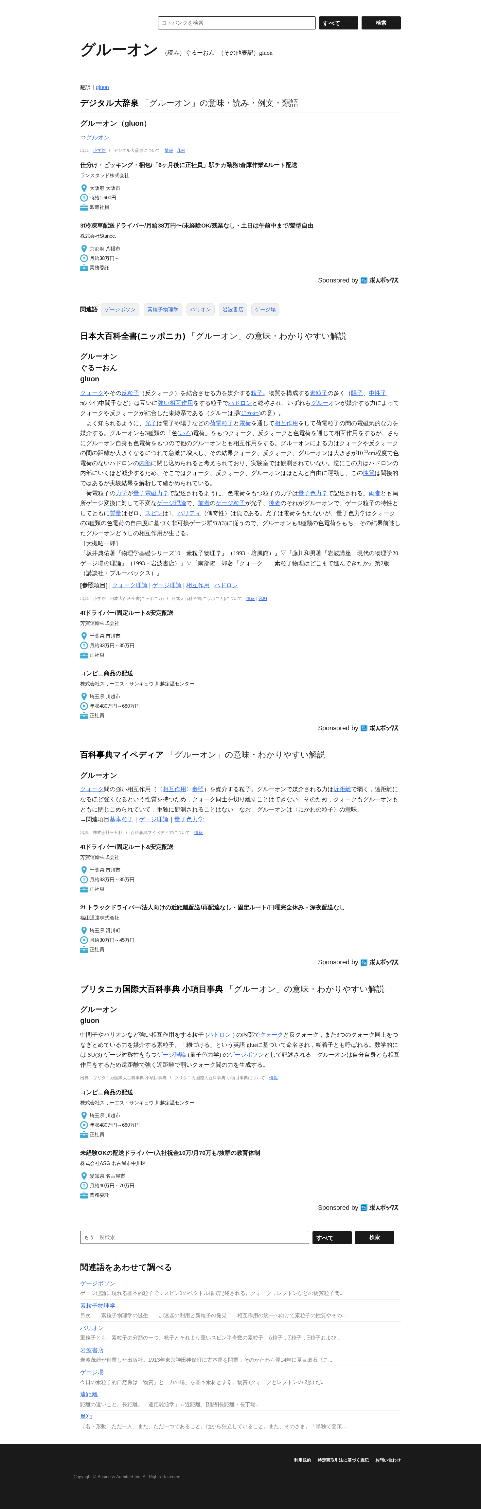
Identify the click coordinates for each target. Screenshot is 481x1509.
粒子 (257, 393)
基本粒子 (121, 819)
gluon (102, 87)
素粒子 (319, 393)
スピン (154, 513)
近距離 (342, 789)
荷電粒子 (221, 423)
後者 (274, 503)
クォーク (92, 393)
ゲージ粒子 (230, 503)
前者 (204, 503)
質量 (115, 513)
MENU (86, 6)
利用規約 (302, 1460)
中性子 (377, 393)
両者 (375, 493)
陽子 (357, 393)
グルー (320, 403)
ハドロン (240, 403)
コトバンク (112, 22)
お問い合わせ (388, 1460)
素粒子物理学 (163, 309)
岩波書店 (233, 309)
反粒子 (130, 393)
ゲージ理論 (171, 503)
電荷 (245, 423)
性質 (369, 473)
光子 (151, 423)
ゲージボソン (120, 309)
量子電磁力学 (151, 493)
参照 (198, 789)
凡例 (181, 150)
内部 (145, 463)
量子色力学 (313, 493)
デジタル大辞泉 (109, 102)
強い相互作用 (175, 403)
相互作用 (286, 423)
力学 (121, 493)
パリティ (189, 513)
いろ (185, 433)
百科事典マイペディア (122, 754)
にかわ (250, 413)
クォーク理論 (130, 585)
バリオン (200, 309)
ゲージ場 (265, 309)
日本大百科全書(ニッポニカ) (132, 335)
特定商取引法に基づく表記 (343, 1460)
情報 (169, 150)
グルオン (98, 137)
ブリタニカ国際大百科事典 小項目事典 (151, 988)
